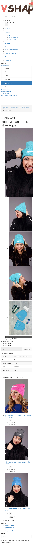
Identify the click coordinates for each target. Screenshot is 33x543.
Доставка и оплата (10, 53)
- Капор (5, 75)
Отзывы (7, 43)
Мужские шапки (6, 91)
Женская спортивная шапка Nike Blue (17, 509)
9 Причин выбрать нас (11, 49)
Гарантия (8, 60)
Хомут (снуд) (5, 93)
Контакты (8, 47)
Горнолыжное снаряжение (9, 95)
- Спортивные (7, 83)
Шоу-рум (7, 28)
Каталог (7, 32)
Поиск (3, 533)
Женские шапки (6, 65)
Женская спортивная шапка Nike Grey (17, 463)
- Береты (6, 68)
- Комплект (6, 79)
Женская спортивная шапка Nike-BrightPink (18, 416)
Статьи (7, 57)
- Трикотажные (8, 87)
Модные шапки (5, 90)
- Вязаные (6, 72)
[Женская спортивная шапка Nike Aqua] (20, 214)
